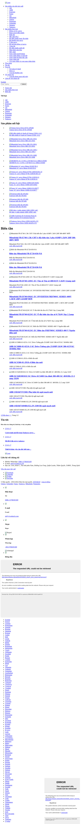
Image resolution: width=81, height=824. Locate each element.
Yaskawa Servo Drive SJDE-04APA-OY (23, 223)
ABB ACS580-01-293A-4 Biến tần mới (26, 362)
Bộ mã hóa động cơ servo (17, 44)
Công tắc (12, 46)
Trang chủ (8, 88)
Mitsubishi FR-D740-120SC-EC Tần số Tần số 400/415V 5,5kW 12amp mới (42, 281)
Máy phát (12, 52)
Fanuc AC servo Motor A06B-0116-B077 (23, 190)
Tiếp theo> (6, 415)
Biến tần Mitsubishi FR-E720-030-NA (25, 267)
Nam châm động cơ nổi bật (18, 56)
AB (10, 8)
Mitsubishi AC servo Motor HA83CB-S (22, 168)
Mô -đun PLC (14, 36)
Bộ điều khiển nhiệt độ (16, 48)
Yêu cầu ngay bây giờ (8, 469)
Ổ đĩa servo (13, 42)
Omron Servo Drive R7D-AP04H (20, 130)
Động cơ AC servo (15, 31)
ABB (11, 10)
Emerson (12, 12)
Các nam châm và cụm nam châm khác (22, 61)
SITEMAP (36, 482)
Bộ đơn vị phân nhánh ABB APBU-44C (22, 212)
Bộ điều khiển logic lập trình (18, 38)
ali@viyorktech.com (17, 463)
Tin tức (7, 65)
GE (10, 16)
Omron (11, 19)
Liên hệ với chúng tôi (12, 78)
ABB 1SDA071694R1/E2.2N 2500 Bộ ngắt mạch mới (32, 406)
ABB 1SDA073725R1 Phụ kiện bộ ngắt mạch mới (31, 392)
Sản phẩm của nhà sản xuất (14, 6)
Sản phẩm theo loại (11, 29)
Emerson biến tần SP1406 (18, 201)
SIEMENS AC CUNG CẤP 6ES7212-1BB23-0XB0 (27, 163)
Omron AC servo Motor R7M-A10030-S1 (23, 179)
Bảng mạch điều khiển (16, 33)
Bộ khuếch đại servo (16, 40)
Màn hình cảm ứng (15, 50)
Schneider (12, 23)
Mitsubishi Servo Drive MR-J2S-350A (22, 141)
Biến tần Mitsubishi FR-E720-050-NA (25, 253)
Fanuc (11, 14)
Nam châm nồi (14, 59)
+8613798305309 (11, 547)
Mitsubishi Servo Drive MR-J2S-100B (22, 157)
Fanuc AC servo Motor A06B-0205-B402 (23, 185)
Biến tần (12, 35)
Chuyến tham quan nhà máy (18, 76)
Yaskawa (12, 27)
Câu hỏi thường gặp (16, 73)
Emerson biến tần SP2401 (18, 207)
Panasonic (12, 21)
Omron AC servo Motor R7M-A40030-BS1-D (24, 174)
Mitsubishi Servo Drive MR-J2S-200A (22, 146)
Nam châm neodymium (17, 54)
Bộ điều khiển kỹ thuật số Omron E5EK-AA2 (24, 135)
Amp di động (45, 482)
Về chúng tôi (9, 75)
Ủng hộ (7, 67)
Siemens (12, 25)
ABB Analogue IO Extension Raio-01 (22, 218)
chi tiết (20, 246)
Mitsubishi (12, 17)
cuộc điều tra (13, 246)
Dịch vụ (12, 71)
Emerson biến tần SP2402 (18, 196)
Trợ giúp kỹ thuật (15, 69)
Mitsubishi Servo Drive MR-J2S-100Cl (22, 152)
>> (11, 415)
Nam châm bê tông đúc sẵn (18, 57)
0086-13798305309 (25, 462)
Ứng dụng (8, 63)
